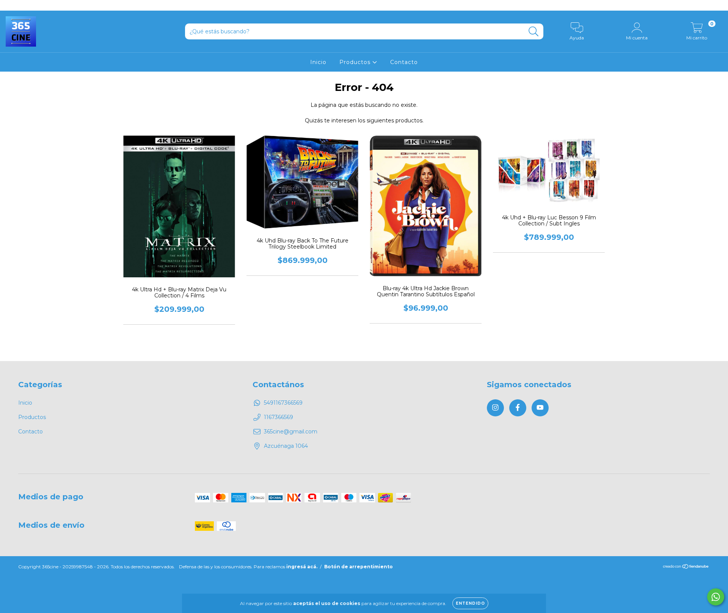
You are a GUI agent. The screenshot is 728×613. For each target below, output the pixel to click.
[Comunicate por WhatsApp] (715, 596)
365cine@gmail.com (290, 431)
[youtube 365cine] (34, 5)
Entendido (470, 603)
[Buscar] (534, 32)
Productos (355, 62)
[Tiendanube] (686, 567)
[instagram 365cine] (11, 5)
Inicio (318, 62)
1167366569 (278, 417)
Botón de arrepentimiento (358, 566)
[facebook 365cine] (22, 5)
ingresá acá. (301, 566)
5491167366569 (283, 402)
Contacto (404, 62)
